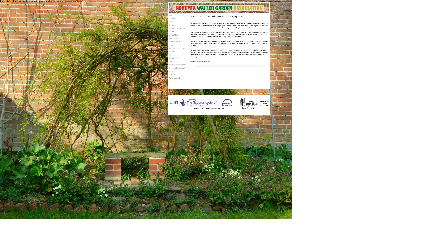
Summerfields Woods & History (177, 69)
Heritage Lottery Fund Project (177, 50)
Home (171, 15)
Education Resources (177, 28)
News (171, 61)
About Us (172, 18)
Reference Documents (177, 65)
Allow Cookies (78, 1)
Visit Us (172, 75)
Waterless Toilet (175, 78)
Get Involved (174, 38)
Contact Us (173, 22)
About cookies (67, 1)
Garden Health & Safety (175, 43)
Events (172, 32)
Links (171, 55)
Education (173, 25)
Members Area (174, 58)
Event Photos (174, 35)
